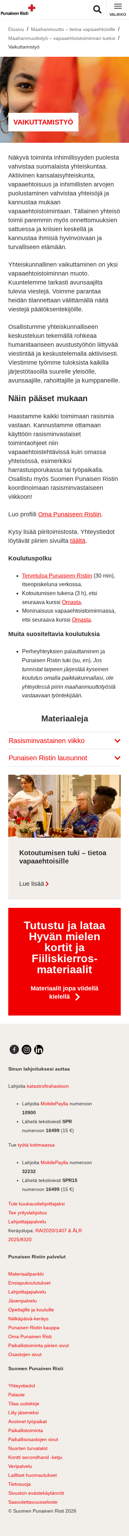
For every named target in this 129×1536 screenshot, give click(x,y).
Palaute (16, 1394)
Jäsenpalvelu (22, 1300)
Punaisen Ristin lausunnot (49, 758)
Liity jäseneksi (23, 1412)
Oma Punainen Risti (30, 1336)
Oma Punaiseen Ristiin (69, 514)
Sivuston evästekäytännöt (36, 1493)
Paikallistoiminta (25, 1430)
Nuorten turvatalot (27, 1448)
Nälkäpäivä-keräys (28, 1318)
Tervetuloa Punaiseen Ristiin (57, 576)
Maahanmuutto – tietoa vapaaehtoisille (73, 29)
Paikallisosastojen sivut (33, 1439)
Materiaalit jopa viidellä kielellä (64, 992)
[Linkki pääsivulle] (19, 10)
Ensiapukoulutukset (29, 1283)
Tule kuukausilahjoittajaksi (36, 1203)
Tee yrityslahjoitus (27, 1212)
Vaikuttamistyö (24, 47)
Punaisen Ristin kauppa (34, 1327)
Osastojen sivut (25, 1354)
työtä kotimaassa (36, 1145)
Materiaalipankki (26, 1274)
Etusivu (16, 29)
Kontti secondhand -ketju (35, 1457)
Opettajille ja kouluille (31, 1309)
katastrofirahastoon (48, 1086)
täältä (77, 540)
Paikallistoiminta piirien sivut (38, 1345)
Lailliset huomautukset (32, 1475)
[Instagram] (26, 1049)
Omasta (71, 602)
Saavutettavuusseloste (32, 1502)
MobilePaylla (54, 1103)
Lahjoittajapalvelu (27, 1221)
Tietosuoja (19, 1484)
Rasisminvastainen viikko (48, 740)
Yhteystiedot (21, 1385)
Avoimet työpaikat (27, 1421)
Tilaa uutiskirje (23, 1403)
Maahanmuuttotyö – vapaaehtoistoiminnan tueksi (61, 38)
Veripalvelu (20, 1466)
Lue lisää (31, 883)
